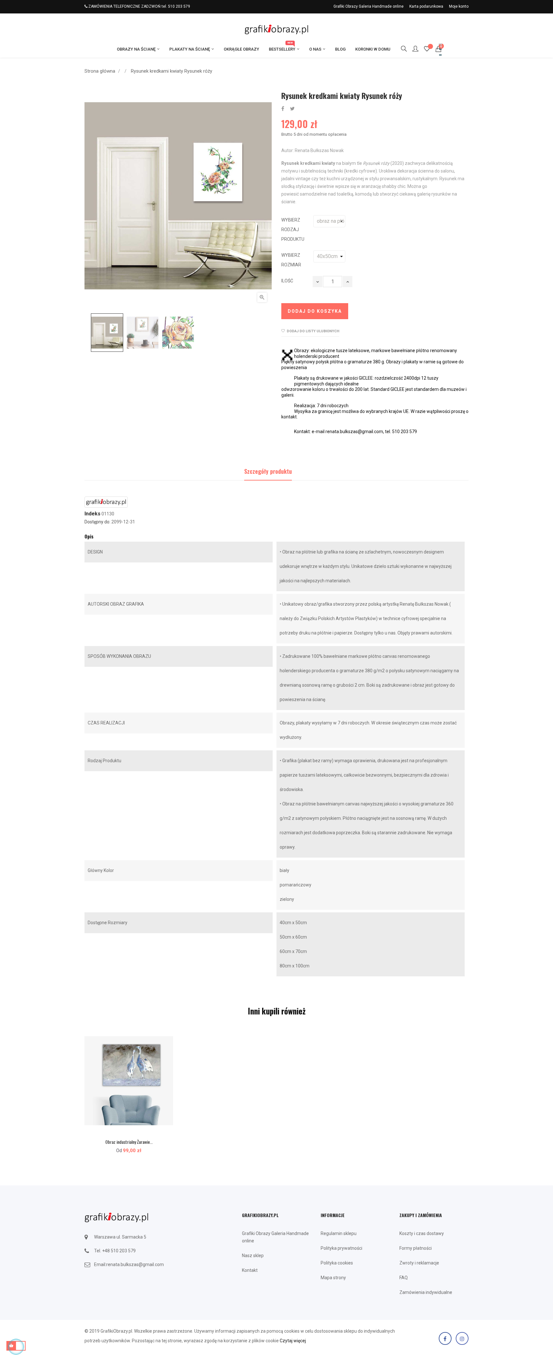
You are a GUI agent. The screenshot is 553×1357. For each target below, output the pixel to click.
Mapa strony (333, 1277)
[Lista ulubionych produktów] (427, 49)
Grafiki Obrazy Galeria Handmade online (368, 6)
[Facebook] (445, 1338)
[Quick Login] (412, 49)
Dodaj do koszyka (315, 311)
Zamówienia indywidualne (425, 1292)
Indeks (92, 514)
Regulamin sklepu (339, 1233)
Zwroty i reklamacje (419, 1262)
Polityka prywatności (341, 1248)
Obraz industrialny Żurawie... (129, 1141)
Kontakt (250, 1270)
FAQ (403, 1277)
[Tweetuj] (292, 109)
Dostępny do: (97, 521)
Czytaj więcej (293, 1340)
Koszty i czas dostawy (421, 1233)
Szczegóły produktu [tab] (268, 471)
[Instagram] (462, 1338)
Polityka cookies (337, 1262)
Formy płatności (415, 1248)
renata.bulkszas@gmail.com (135, 1264)
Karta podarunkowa (426, 6)
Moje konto (459, 6)
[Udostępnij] (282, 109)
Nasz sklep (253, 1255)
